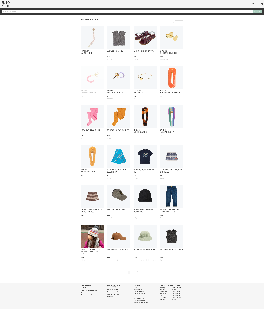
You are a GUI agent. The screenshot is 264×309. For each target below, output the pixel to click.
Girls (124, 4)
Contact (83, 288)
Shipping (110, 297)
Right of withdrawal (113, 294)
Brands (159, 4)
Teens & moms (135, 4)
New (104, 4)
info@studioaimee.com (141, 302)
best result (179, 22)
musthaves (148, 4)
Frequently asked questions (89, 290)
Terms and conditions (87, 295)
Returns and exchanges (114, 292)
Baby (110, 4)
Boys (117, 4)
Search (257, 11)
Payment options (112, 289)
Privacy (83, 292)
